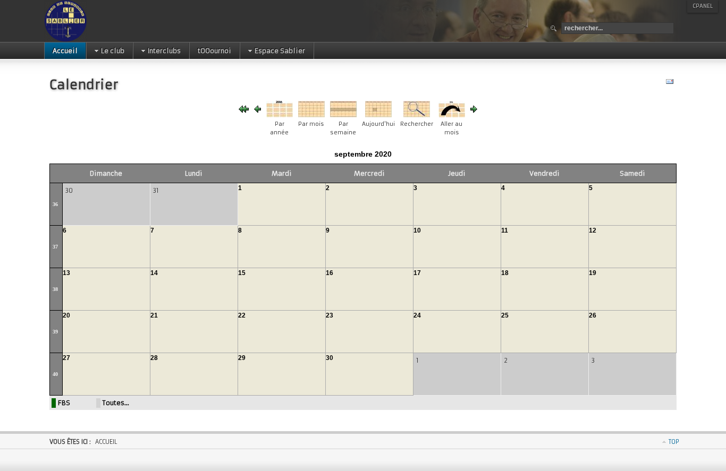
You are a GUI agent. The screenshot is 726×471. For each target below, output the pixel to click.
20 (66, 315)
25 (505, 315)
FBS (64, 403)
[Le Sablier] (99, 21)
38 (55, 289)
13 (66, 273)
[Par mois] (311, 115)
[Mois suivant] (473, 110)
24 (417, 315)
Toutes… (116, 403)
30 (329, 358)
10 (417, 230)
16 (329, 273)
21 (154, 315)
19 (592, 273)
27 (66, 358)
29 (242, 358)
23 (329, 315)
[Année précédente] (244, 110)
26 (592, 315)
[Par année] (279, 115)
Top (674, 442)
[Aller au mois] (451, 115)
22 (242, 315)
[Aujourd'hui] (378, 115)
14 (154, 273)
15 (242, 273)
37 (55, 247)
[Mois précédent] (257, 110)
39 (55, 332)
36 (55, 204)
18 (505, 273)
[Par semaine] (343, 115)
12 (592, 230)
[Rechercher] (416, 115)
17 (417, 273)
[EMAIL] (671, 84)
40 (55, 374)
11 (504, 230)
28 (154, 358)
